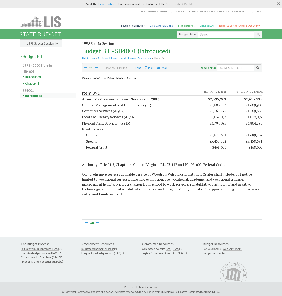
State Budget (186, 25)
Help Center (106, 4)
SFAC (176, 248)
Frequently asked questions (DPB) (40, 261)
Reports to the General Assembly (239, 25)
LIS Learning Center (185, 11)
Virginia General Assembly (155, 11)
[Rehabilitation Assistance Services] (96, 67)
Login (258, 11)
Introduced (33, 77)
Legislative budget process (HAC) (40, 248)
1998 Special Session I (41, 43)
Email (163, 67)
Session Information (133, 25)
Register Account (242, 11)
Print (137, 67)
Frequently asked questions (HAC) (101, 253)
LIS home (224, 11)
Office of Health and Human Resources (124, 58)
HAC (168, 248)
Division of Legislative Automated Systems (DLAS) (190, 292)
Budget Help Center (214, 253)
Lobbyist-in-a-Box (146, 287)
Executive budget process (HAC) (39, 253)
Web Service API (232, 248)
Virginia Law (207, 25)
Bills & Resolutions (161, 25)
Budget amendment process (97, 248)
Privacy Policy (207, 11)
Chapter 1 (32, 83)
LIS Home (128, 287)
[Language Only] (85, 67)
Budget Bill (186, 34)
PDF (150, 67)
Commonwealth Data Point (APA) (40, 257)
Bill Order (88, 58)
